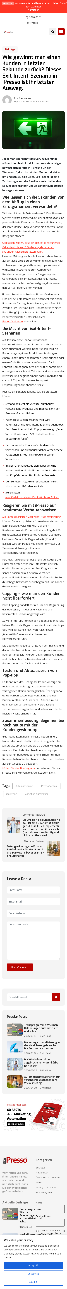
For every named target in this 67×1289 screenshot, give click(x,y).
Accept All (33, 1265)
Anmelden (33, 9)
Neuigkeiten (42, 1172)
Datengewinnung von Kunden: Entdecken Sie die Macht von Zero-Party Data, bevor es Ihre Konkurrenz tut (25, 851)
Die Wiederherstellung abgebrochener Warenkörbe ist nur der (41, 1062)
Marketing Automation (36, 794)
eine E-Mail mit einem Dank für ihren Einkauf (32, 497)
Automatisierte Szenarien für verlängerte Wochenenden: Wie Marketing (42, 1080)
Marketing (11, 794)
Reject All (33, 1282)
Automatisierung (24, 786)
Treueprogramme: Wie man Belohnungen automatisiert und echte (41, 1028)
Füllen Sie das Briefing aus (18, 768)
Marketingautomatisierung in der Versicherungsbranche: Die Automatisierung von (42, 1045)
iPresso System (49, 786)
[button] (61, 31)
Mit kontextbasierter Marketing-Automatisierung (31, 517)
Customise (33, 1273)
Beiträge (10, 49)
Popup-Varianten (12, 321)
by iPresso (32, 23)
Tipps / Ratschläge (46, 1187)
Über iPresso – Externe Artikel (48, 1180)
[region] (33, 1262)
